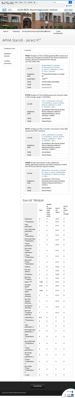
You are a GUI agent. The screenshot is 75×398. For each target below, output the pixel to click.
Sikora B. (56, 174)
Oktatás (47, 31)
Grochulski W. (48, 103)
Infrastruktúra (27, 31)
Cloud (11, 2)
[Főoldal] (2, 2)
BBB (16, 2)
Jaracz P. (46, 69)
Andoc (21, 2)
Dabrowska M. (48, 67)
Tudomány (16, 31)
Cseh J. (44, 101)
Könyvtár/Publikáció (37, 31)
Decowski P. (54, 170)
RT (25, 2)
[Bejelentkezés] (34, 2)
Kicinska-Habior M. (47, 65)
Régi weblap (10, 3)
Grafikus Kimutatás (7, 62)
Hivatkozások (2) (47, 87)
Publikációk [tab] (27, 50)
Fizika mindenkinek (58, 32)
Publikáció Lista (9, 48)
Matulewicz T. (54, 69)
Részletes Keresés (7, 55)
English (70, 6)
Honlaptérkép (37, 386)
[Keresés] (70, 2)
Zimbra (6, 2)
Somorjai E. (52, 71)
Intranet (30, 2)
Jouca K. (52, 172)
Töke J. (46, 71)
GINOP (3, 3)
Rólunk (5, 31)
